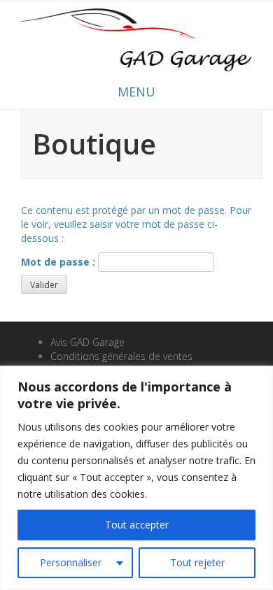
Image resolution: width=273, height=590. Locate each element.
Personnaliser (71, 562)
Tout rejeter (197, 562)
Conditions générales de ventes (121, 356)
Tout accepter (137, 524)
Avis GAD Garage (87, 342)
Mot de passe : (59, 261)
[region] (136, 478)
